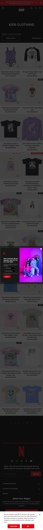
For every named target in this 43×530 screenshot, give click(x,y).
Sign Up (7, 276)
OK (28, 526)
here (32, 518)
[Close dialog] (41, 249)
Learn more (13, 526)
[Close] (40, 514)
